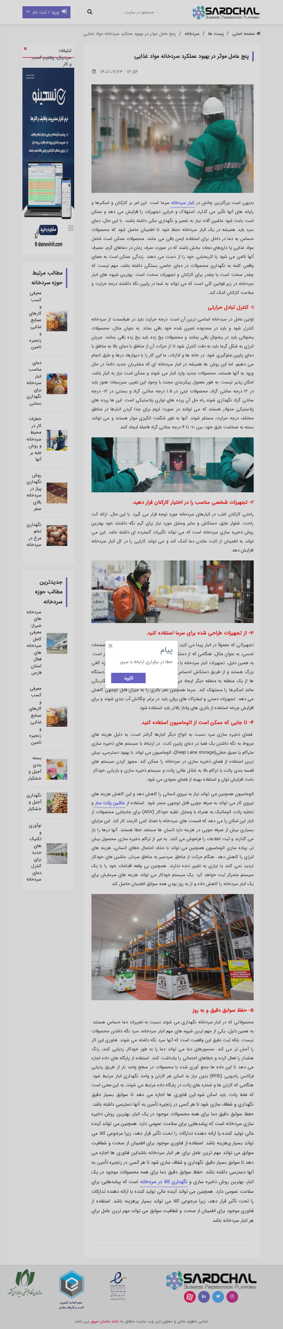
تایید (128, 678)
